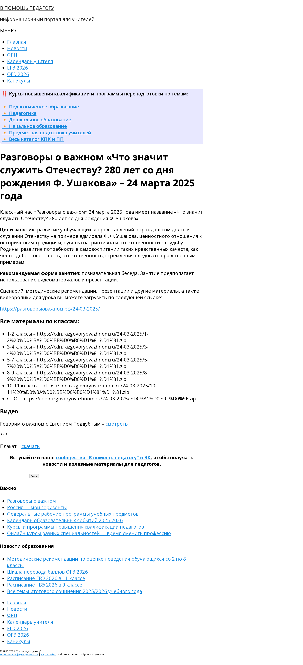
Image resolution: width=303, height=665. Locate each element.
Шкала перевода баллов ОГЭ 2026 (47, 571)
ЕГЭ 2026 (17, 67)
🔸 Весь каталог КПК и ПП (33, 139)
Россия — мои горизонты (37, 507)
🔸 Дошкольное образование (36, 119)
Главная (16, 42)
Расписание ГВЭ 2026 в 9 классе (44, 584)
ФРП (12, 54)
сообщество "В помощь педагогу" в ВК (103, 457)
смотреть (116, 424)
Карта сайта (48, 654)
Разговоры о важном (31, 501)
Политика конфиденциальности (19, 654)
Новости (17, 48)
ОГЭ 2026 (18, 74)
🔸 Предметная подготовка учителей (46, 132)
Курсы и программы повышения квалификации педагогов (75, 526)
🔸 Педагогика (19, 113)
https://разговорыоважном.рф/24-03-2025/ (50, 308)
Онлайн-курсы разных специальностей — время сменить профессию (89, 533)
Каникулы (18, 80)
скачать (30, 446)
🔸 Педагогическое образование (40, 106)
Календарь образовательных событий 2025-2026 (65, 520)
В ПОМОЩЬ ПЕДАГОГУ (27, 8)
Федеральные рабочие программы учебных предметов (73, 514)
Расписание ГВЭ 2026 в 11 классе (46, 578)
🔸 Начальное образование (34, 126)
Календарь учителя (30, 61)
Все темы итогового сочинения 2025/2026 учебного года (74, 591)
